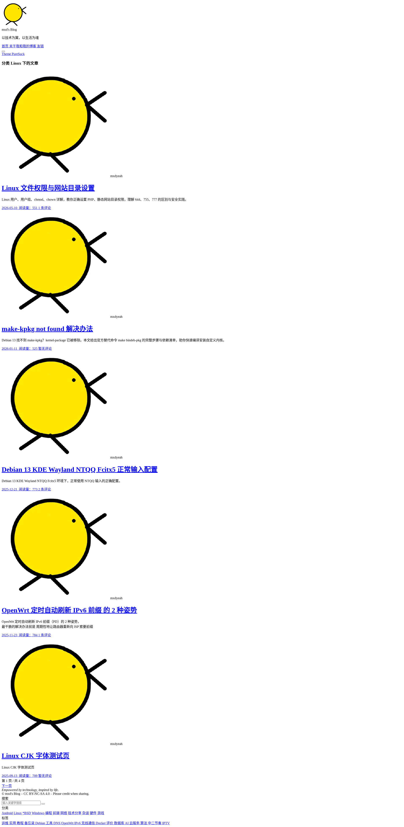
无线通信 (88, 823)
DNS (57, 823)
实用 (13, 823)
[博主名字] (14, 26)
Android (7, 813)
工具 (49, 823)
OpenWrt (67, 823)
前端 (56, 813)
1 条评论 (44, 208)
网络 (63, 813)
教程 (20, 823)
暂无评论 (45, 348)
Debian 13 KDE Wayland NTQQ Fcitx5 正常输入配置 (80, 469)
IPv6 (77, 823)
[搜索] (43, 803)
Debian (40, 823)
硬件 (93, 813)
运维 (5, 823)
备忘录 (29, 823)
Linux (18, 813)
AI (127, 823)
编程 (48, 813)
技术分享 (74, 813)
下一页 (7, 786)
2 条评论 (44, 489)
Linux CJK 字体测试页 (35, 755)
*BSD (27, 813)
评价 (110, 823)
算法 (144, 823)
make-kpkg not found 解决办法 (47, 329)
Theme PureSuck (13, 54)
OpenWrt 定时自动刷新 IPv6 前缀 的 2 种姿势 (69, 610)
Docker (101, 823)
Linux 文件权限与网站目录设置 (48, 188)
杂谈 (85, 813)
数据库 (119, 823)
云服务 (134, 823)
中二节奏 (155, 823)
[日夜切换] (3, 51)
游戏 (100, 813)
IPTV (166, 823)
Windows (38, 813)
